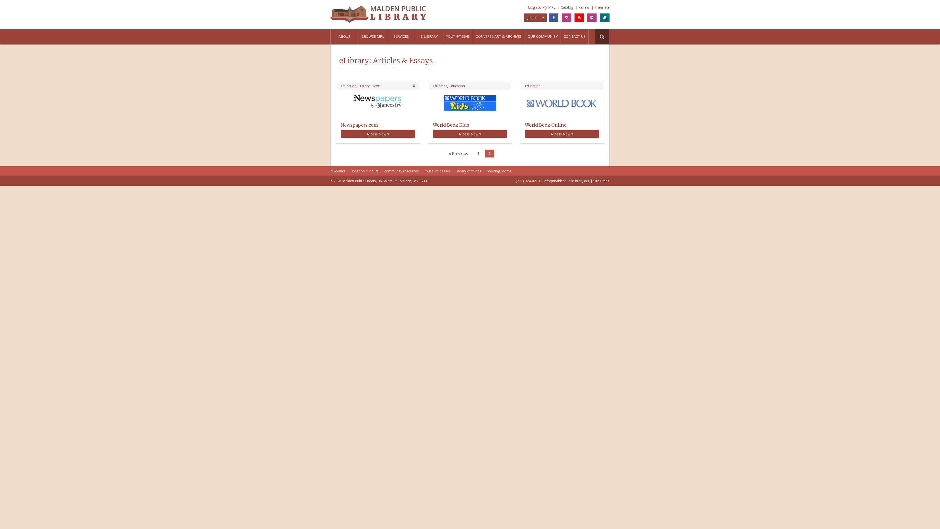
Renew (583, 7)
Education (348, 86)
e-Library (429, 36)
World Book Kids (451, 125)
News (376, 86)
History (364, 86)
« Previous (458, 153)
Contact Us (575, 36)
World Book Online (545, 125)
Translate (602, 7)
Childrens (440, 86)
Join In (532, 17)
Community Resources (401, 171)
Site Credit (601, 181)
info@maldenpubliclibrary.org (566, 181)
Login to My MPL (541, 7)
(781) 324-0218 (528, 181)
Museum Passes (438, 171)
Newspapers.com (359, 125)
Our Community (543, 36)
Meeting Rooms (499, 171)
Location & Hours (365, 171)
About (345, 36)
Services (401, 36)
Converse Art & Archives (499, 36)
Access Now (377, 134)
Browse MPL (372, 36)
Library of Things (469, 171)
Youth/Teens (458, 36)
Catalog (567, 7)
